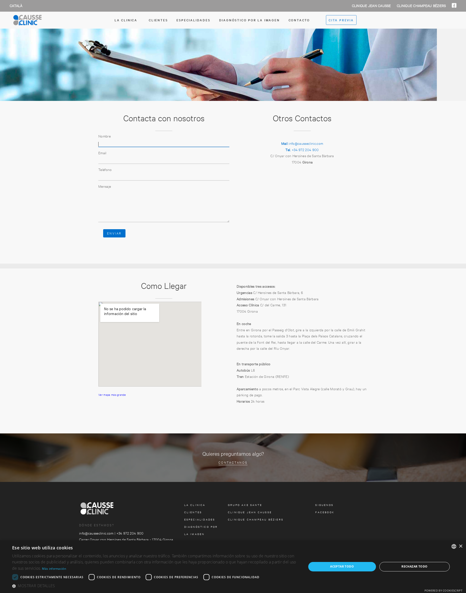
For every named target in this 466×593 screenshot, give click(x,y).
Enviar (114, 233)
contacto (299, 20)
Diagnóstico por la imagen (249, 20)
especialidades (193, 20)
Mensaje (104, 186)
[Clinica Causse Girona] (36, 20)
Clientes (158, 20)
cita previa (341, 20)
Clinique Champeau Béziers (422, 5)
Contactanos (233, 462)
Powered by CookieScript (443, 590)
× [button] (460, 546)
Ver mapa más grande (112, 395)
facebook (324, 512)
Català (16, 5)
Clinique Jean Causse (372, 5)
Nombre (104, 136)
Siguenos (324, 505)
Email (102, 152)
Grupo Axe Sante (245, 505)
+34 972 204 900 (302, 149)
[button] (155, 586)
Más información (54, 569)
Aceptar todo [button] (342, 566)
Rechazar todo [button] (414, 566)
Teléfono (105, 169)
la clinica (126, 20)
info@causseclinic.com (302, 143)
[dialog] (233, 566)
